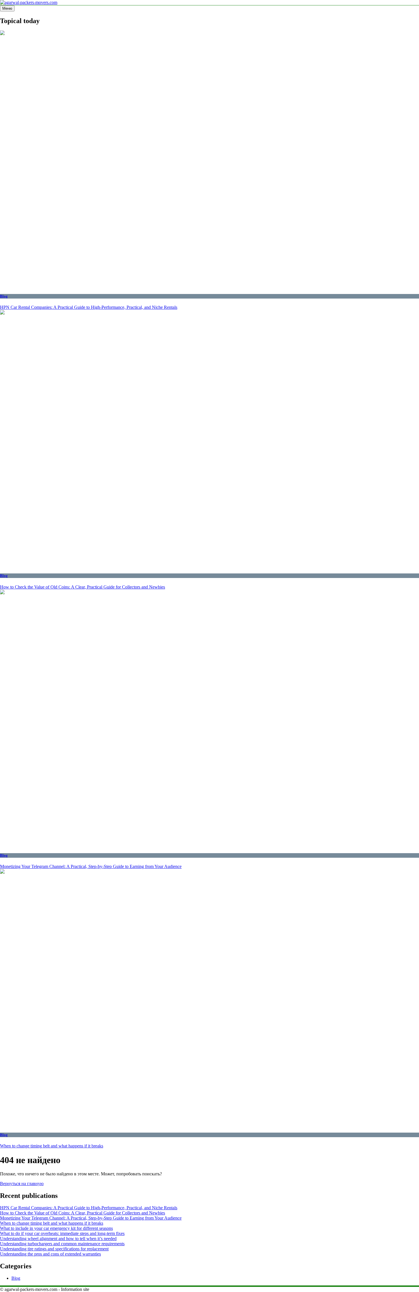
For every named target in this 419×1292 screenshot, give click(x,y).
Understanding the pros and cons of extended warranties (50, 1254)
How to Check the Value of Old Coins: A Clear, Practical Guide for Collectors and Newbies (82, 587)
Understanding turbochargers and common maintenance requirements (62, 1243)
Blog (4, 296)
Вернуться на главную (22, 1183)
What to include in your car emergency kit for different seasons (56, 1228)
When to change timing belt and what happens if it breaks (51, 1145)
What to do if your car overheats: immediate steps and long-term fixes (62, 1233)
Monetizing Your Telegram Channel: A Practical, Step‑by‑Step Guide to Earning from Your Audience (91, 866)
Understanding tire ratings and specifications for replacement (54, 1248)
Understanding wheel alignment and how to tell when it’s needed (58, 1238)
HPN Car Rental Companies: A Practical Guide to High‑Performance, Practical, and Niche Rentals (88, 307)
